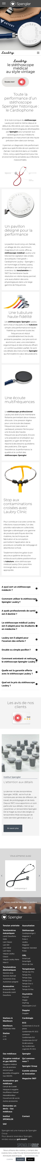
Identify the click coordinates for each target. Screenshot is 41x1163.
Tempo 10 (26, 986)
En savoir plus (13, 828)
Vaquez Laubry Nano (11, 959)
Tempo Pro (26, 975)
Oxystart (25, 997)
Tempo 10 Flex (27, 989)
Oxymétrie (27, 994)
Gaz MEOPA (7, 1076)
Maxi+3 (5, 962)
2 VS (4, 1036)
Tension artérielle (11, 926)
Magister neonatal (29, 948)
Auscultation (8, 8)
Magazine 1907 (29, 1078)
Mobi (5, 939)
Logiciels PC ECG (29, 1049)
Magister (25, 945)
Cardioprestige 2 (28, 933)
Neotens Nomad (9, 976)
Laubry (25, 942)
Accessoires (8, 986)
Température (28, 969)
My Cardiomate (28, 1046)
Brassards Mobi (9, 989)
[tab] (20, 588)
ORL (24, 955)
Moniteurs (8, 1026)
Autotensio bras (9, 979)
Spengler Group (29, 1066)
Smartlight (26, 961)
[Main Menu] (4, 4)
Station (6, 1033)
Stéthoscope (15, 8)
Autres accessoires (10, 1101)
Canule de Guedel (10, 1087)
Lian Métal (7, 948)
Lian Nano (7, 951)
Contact (26, 1116)
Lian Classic (7, 942)
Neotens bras (8, 973)
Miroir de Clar (27, 964)
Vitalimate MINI (9, 1029)
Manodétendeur (9, 1095)
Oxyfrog (25, 1003)
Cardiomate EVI (28, 1037)
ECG (24, 1023)
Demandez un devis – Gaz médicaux (9, 1109)
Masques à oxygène (10, 1089)
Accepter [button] (20, 1159)
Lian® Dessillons (9, 936)
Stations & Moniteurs (8, 1019)
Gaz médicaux (9, 1054)
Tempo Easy (27, 978)
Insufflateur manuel (10, 1092)
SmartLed (26, 958)
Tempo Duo (27, 981)
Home (2, 8)
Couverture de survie (11, 1098)
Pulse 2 (25, 939)
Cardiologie (27, 1018)
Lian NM (6, 945)
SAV (5, 1124)
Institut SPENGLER (8, 1117)
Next (39, 875)
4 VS (4, 1039)
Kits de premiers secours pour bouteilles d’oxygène (11, 1070)
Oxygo (24, 1000)
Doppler (26, 1010)
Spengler (26, 1054)
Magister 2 (26, 936)
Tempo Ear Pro (28, 972)
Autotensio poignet (10, 982)
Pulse (24, 951)
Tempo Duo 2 (27, 984)
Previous (1, 875)
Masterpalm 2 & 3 (29, 1006)
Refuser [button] (30, 1159)
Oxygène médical (10, 1064)
